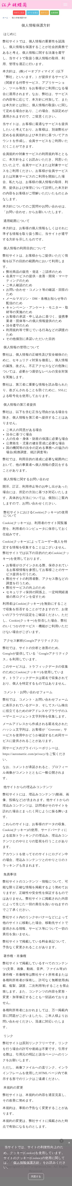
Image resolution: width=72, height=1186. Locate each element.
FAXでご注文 (19, 13)
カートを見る (32, 13)
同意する (36, 1176)
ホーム (5, 18)
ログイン (44, 13)
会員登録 (54, 13)
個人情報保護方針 (26, 1162)
